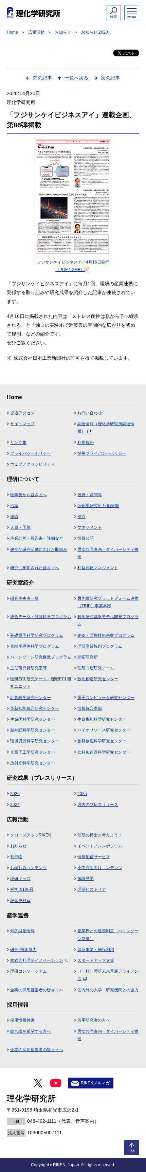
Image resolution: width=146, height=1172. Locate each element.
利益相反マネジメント (97, 567)
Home (12, 32)
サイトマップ (22, 423)
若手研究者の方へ (93, 1020)
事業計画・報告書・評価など (36, 538)
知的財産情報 (22, 930)
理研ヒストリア (91, 889)
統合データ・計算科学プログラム (40, 616)
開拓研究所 (87, 657)
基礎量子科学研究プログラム (36, 635)
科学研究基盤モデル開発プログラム (108, 620)
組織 (14, 516)
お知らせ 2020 (94, 32)
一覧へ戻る (76, 77)
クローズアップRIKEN (30, 835)
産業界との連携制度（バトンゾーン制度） (108, 934)
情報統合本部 (89, 708)
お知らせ (63, 32)
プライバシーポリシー (30, 453)
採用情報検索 (22, 1020)
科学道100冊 (22, 889)
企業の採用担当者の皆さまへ (36, 990)
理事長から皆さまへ (28, 494)
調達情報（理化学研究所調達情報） (105, 427)
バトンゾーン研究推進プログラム (40, 657)
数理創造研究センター (97, 679)
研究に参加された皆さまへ (34, 567)
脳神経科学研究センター (32, 730)
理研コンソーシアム (28, 971)
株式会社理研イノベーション (36, 960)
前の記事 (42, 77)
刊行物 (16, 856)
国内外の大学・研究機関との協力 (108, 990)
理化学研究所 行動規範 (98, 505)
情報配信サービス (93, 856)
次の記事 (110, 77)
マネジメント (89, 527)
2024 (15, 804)
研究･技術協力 (23, 949)
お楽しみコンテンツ (28, 867)
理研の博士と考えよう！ (99, 835)
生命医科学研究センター (32, 719)
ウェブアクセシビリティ (32, 464)
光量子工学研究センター (32, 752)
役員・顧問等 (89, 494)
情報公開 (85, 538)
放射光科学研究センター (32, 763)
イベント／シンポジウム (99, 846)
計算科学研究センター (30, 697)
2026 (15, 793)
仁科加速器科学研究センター (103, 752)
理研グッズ (20, 878)
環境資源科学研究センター (34, 741)
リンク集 (18, 442)
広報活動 (36, 32)
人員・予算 (20, 527)
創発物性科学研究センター (101, 741)
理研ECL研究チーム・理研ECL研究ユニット (40, 683)
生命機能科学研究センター (101, 719)
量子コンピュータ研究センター (105, 697)
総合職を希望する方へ (30, 1031)
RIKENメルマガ (95, 1083)
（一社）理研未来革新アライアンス (108, 975)
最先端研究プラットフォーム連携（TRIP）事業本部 (108, 602)
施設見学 (85, 878)
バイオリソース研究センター (103, 730)
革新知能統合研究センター (34, 708)
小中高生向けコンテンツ (99, 867)
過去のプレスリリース (97, 804)
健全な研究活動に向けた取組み (38, 549)
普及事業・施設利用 (95, 949)
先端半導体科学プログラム (34, 646)
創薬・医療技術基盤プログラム (105, 635)
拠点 (81, 516)
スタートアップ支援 (95, 960)
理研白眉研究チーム (95, 668)
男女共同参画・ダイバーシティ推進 (108, 553)
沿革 (14, 505)
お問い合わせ (89, 413)
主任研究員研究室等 (28, 668)
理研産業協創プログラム (99, 646)
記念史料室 (20, 900)
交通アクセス (22, 413)
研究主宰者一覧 (24, 598)
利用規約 (85, 442)
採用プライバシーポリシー (101, 453)
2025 (82, 793)
